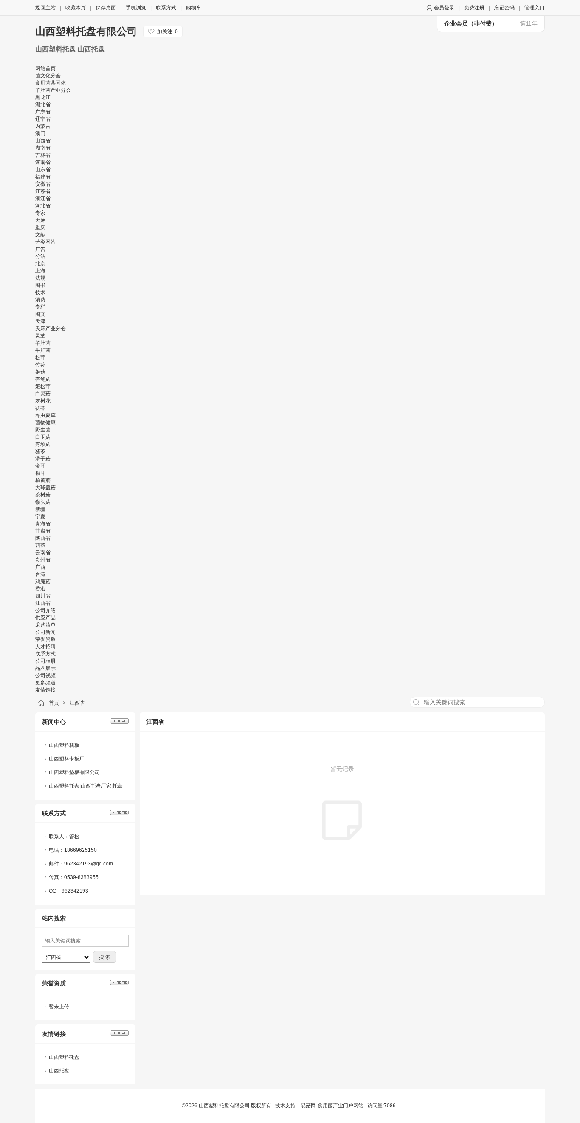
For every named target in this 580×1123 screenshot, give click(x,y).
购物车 (193, 8)
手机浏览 (136, 8)
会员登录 (444, 8)
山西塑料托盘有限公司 (86, 31)
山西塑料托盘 (64, 1057)
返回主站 (45, 8)
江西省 (77, 703)
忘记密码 (504, 8)
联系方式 (166, 8)
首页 (54, 703)
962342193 (75, 891)
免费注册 (474, 8)
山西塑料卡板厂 (66, 759)
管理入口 (534, 8)
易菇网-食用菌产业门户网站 (332, 1106)
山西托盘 (59, 1071)
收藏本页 (75, 8)
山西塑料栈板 (64, 745)
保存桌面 (106, 8)
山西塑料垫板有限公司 (74, 772)
